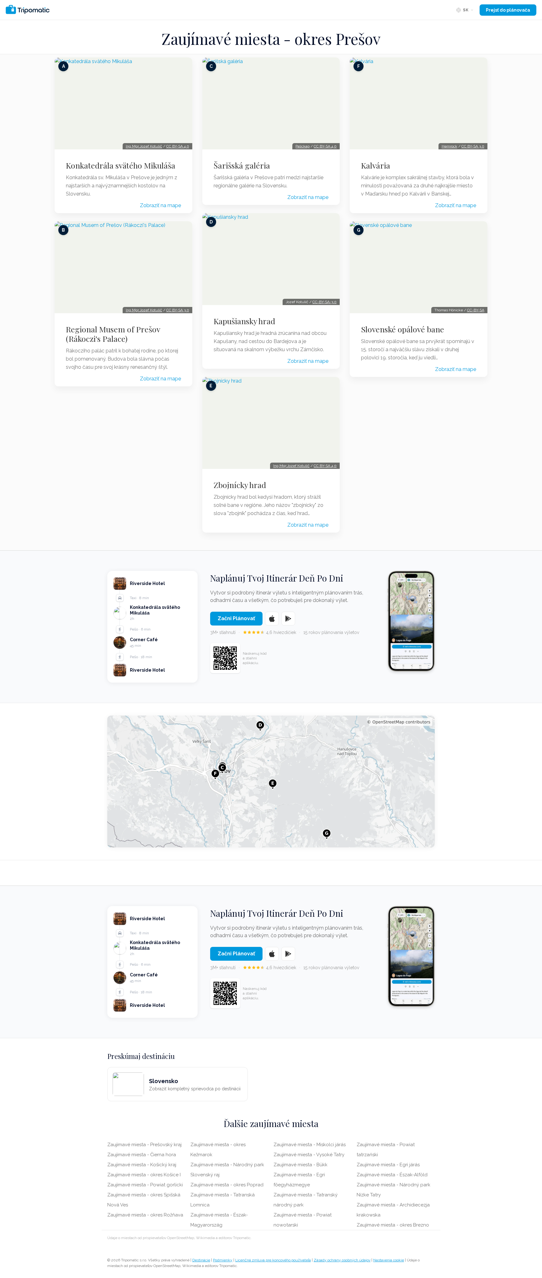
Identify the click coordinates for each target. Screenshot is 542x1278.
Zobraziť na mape (160, 205)
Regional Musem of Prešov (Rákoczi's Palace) (113, 334)
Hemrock (449, 146)
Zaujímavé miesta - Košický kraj (141, 1165)
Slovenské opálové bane (402, 329)
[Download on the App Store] (272, 619)
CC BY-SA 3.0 (177, 310)
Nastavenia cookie (388, 1260)
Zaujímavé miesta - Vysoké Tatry (309, 1154)
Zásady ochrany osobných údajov (342, 1260)
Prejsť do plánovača (508, 10)
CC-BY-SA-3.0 (324, 302)
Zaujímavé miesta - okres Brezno (393, 1225)
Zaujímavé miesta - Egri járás (388, 1165)
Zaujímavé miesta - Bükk (300, 1165)
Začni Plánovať (236, 618)
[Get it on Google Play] (288, 619)
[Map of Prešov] (271, 781)
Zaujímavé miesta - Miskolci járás (310, 1144)
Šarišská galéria (242, 165)
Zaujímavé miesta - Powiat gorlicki (145, 1185)
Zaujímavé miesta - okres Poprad (226, 1185)
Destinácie (201, 1260)
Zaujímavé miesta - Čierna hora (141, 1154)
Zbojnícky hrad (240, 485)
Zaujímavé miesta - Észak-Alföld (392, 1175)
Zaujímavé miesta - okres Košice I (144, 1175)
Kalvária (375, 165)
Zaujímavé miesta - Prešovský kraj (144, 1144)
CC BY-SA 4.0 (177, 146)
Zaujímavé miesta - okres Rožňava (145, 1215)
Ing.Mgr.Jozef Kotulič (144, 146)
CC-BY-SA (475, 310)
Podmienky (222, 1260)
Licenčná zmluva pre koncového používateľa (273, 1260)
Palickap (302, 146)
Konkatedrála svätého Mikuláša (120, 165)
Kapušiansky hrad (244, 321)
